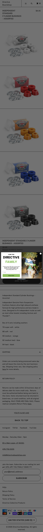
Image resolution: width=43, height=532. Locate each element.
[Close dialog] (40, 253)
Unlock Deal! (11, 275)
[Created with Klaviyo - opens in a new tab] (21, 279)
